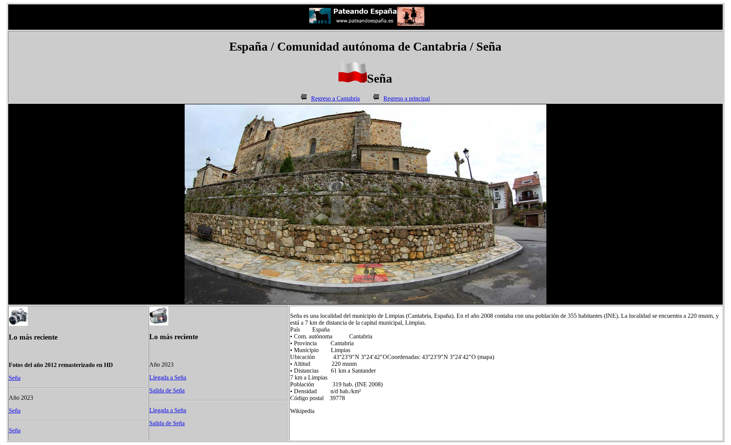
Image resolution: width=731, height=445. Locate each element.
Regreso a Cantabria (335, 98)
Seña (15, 378)
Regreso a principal (406, 98)
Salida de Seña (167, 390)
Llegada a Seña (167, 377)
